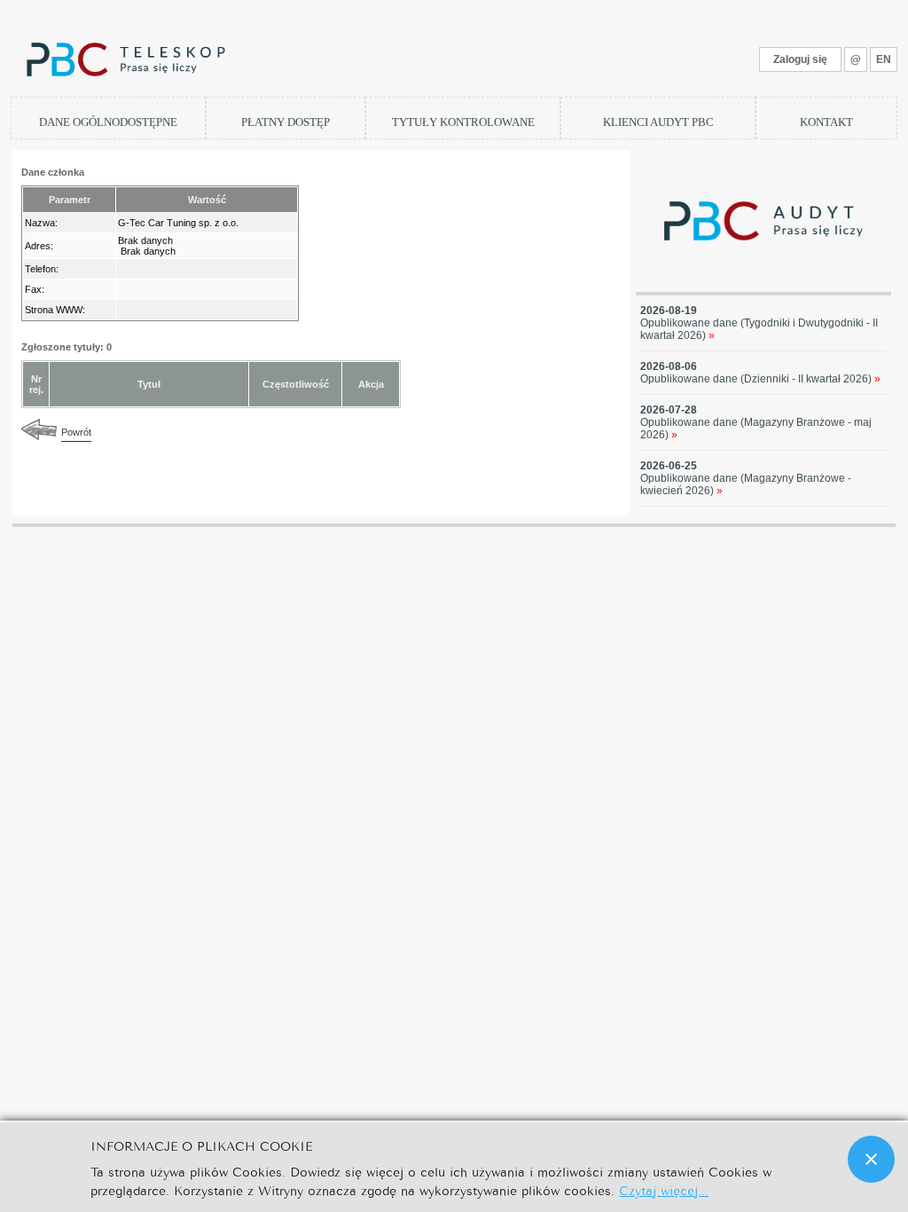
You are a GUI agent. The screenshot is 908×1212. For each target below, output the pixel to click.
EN (883, 59)
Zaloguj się (800, 59)
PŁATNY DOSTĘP (285, 122)
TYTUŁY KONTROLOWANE (463, 122)
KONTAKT (826, 122)
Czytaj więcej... (663, 1189)
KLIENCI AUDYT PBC (658, 122)
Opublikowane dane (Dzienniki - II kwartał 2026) (760, 379)
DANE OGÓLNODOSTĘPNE (108, 122)
